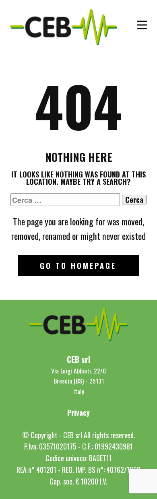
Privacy (78, 412)
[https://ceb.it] (63, 27)
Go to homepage (78, 265)
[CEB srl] (78, 324)
